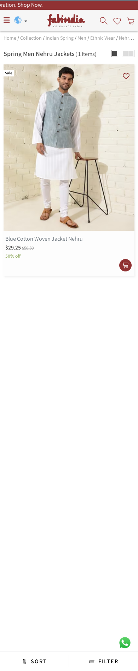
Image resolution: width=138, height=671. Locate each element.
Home (10, 38)
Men (81, 38)
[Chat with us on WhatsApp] (125, 642)
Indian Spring (60, 38)
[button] (114, 53)
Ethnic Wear (102, 38)
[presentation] (104, 21)
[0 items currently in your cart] (129, 21)
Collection (31, 38)
